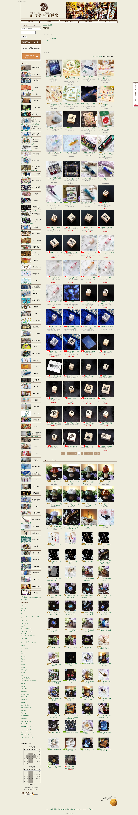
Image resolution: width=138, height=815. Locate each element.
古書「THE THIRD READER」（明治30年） (54, 579)
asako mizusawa (25, 270)
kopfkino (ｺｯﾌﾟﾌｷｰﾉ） (26, 383)
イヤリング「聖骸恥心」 (56, 562)
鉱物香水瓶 (24, 157)
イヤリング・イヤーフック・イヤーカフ (30, 617)
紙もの (23, 661)
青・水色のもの (25, 694)
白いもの (23, 713)
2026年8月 (23, 605)
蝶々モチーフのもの (26, 729)
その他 (23, 686)
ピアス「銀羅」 (89, 561)
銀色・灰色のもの (26, 721)
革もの (23, 672)
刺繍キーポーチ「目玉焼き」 (88, 732)
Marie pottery (24, 536)
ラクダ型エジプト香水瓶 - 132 (72, 699)
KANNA (23, 330)
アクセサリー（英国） (27, 150)
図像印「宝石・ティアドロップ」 (73, 352)
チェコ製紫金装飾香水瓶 (56, 665)
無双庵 (23, 549)
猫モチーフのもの (26, 732)
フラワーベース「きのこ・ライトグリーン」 (55, 504)
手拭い (23, 645)
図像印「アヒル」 (107, 351)
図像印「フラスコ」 (73, 227)
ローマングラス (25, 164)
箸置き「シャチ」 (107, 526)
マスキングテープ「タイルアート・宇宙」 (71, 178)
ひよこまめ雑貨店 (26, 523)
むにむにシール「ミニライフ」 (108, 104)
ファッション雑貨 (26, 183)
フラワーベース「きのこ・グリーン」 (90, 504)
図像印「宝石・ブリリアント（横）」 (56, 352)
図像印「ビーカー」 (90, 446)
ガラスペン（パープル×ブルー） (54, 203)
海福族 (23, 683)
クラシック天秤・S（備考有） (90, 526)
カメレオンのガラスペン (71, 152)
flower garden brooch (55, 749)
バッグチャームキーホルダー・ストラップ (28, 642)
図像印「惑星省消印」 (107, 446)
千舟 (22, 449)
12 (82, 453)
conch (22, 390)
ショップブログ (69, 21)
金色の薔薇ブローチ (106, 682)
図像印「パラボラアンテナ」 (56, 253)
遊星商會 (23, 562)
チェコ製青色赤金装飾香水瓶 (89, 579)
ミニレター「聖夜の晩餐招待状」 (54, 178)
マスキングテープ (51, 39)
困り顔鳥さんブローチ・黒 (54, 128)
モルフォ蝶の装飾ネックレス (106, 613)
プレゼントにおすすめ (27, 737)
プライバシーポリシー (80, 809)
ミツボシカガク (25, 543)
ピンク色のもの (25, 705)
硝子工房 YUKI (25, 323)
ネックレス (24, 620)
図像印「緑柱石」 (73, 446)
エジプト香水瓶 (25, 243)
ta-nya (22, 429)
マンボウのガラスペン (89, 178)
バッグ (23, 653)
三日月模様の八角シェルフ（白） (72, 750)
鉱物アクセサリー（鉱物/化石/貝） (30, 124)
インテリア (24, 688)
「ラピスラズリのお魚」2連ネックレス (71, 767)
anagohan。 (24, 277)
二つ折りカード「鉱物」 (73, 203)
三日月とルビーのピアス (72, 681)
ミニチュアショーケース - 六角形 (105, 664)
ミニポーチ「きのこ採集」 (88, 152)
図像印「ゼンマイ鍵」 (73, 423)
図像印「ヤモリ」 (107, 376)
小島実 (23, 376)
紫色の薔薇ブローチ (106, 699)
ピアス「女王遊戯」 (70, 543)
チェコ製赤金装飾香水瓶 (106, 579)
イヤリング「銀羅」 (73, 562)
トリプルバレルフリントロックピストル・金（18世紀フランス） (104, 562)
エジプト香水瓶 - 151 (72, 647)
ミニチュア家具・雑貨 (27, 250)
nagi (22, 483)
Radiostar (23, 569)
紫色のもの (24, 702)
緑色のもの (24, 699)
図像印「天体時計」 (56, 423)
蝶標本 (23, 230)
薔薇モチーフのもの (26, 734)
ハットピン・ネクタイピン (28, 635)
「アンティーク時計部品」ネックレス (55, 767)
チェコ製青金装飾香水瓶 (73, 630)
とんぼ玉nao (24, 469)
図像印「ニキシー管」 (107, 227)
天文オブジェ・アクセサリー (29, 170)
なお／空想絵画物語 (26, 476)
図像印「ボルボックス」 (73, 399)
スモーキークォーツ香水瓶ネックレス (104, 647)
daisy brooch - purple (89, 663)
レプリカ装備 (24, 217)
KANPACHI (24, 336)
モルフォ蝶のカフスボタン (106, 596)
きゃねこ (23, 350)
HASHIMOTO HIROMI (27, 503)
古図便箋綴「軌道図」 (90, 351)
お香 (22, 197)
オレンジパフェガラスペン (90, 277)
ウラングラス (24, 110)
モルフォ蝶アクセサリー (27, 137)
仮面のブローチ (56, 733)
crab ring (72, 578)
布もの (23, 664)
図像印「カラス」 (56, 446)
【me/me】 (24, 556)
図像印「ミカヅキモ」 (56, 398)
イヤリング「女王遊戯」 (56, 545)
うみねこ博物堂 (25, 303)
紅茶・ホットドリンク (27, 90)
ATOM (35, 794)
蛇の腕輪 (88, 715)
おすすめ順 (95, 56)
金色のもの (24, 718)
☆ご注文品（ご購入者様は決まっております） (31, 598)
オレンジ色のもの (26, 707)
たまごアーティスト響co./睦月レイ (30, 436)
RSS (27, 794)
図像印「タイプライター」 (107, 399)
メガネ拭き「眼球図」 (56, 376)
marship (23, 529)
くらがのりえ (24, 370)
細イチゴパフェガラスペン (73, 277)
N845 (22, 310)
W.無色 (23, 596)
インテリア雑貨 (25, 177)
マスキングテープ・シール (28, 210)
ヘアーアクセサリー (26, 628)
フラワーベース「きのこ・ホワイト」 (73, 504)
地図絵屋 (23, 443)
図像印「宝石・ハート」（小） (107, 203)
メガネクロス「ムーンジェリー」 (73, 302)
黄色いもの (24, 697)
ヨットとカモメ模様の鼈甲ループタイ (104, 716)
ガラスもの (24, 670)
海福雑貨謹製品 (25, 70)
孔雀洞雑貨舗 (24, 356)
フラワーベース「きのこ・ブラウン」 (107, 504)
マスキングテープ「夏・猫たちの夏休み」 (71, 104)
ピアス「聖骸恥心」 (106, 545)
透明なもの (24, 724)
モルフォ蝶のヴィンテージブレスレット (87, 613)
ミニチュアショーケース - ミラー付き (88, 698)
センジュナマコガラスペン (88, 202)
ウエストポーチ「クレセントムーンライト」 (87, 750)
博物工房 (23, 496)
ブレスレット (24, 623)
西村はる (23, 516)
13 (85, 453)
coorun (22, 363)
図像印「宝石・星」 (73, 252)
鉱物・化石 (24, 77)
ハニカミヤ (24, 509)
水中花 (23, 263)
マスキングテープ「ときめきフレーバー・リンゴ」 (71, 79)
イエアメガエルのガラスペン (54, 152)
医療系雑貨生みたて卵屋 (27, 290)
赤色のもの (24, 691)
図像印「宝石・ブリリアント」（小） (90, 302)
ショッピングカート (108, 21)
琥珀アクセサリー (26, 130)
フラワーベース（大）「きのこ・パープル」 (54, 527)
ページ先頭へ (114, 803)
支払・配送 (54, 809)
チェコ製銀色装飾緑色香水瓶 (56, 596)
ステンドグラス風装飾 (27, 223)
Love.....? (23, 582)
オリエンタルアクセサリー (28, 144)
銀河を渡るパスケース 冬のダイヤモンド (54, 77)
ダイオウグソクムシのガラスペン (106, 178)
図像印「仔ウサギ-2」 (73, 376)
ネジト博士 (24, 489)
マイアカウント (31, 26)
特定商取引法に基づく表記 (65, 809)
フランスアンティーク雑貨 (28, 680)
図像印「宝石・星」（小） (56, 228)
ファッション (24, 648)
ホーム (30, 21)
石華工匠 (23, 423)
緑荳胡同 (23, 576)
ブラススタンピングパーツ (28, 257)
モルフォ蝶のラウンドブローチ (72, 596)
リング (23, 626)
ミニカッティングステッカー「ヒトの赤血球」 (106, 128)
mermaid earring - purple (72, 732)
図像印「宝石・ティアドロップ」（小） (107, 302)
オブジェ (23, 656)
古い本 (23, 104)
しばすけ (23, 403)
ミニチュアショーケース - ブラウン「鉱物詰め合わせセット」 (70, 717)
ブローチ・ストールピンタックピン (27, 632)
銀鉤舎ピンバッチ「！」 (72, 664)
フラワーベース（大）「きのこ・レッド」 (106, 482)
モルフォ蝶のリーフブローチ (56, 630)
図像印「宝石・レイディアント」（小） (73, 327)
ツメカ (23, 456)
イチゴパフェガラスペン (107, 253)
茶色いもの (24, 710)
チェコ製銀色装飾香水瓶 (89, 630)
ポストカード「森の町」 (105, 732)
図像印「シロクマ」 (90, 376)
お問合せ (88, 21)
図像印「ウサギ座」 (107, 423)
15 (91, 453)
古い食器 (23, 84)
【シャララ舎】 (25, 410)
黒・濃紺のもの (25, 715)
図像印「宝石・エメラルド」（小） (90, 327)
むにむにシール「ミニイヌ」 (56, 104)
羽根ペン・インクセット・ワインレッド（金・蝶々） (106, 155)
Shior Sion (23, 396)
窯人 (22, 316)
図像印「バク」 (90, 423)
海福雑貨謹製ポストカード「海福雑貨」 (54, 682)
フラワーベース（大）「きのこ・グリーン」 (89, 482)
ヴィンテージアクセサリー (28, 117)
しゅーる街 (24, 416)
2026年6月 (23, 611)
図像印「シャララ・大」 (90, 228)
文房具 (23, 203)
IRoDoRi (23, 296)
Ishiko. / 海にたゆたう (27, 283)
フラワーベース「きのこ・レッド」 (56, 482)
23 (95, 453)
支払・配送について (49, 21)
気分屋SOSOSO (25, 343)
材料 (22, 675)
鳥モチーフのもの (26, 726)
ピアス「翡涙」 (89, 544)
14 (88, 453)
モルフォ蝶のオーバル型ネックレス (88, 596)
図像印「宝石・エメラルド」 (107, 327)
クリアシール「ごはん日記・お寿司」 (89, 128)
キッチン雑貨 (24, 190)
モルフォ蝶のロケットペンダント (55, 613)
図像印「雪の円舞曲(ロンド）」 (90, 399)
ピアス (23, 613)
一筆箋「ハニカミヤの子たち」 (88, 77)
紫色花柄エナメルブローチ (89, 647)
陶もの (23, 667)
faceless (23, 589)
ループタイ (24, 638)
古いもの (23, 97)
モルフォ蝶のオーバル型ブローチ (72, 613)
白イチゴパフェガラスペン (90, 253)
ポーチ (23, 651)
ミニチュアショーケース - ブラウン (105, 750)
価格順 (100, 56)
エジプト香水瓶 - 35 (56, 647)
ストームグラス (25, 237)
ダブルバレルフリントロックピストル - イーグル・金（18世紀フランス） (71, 527)
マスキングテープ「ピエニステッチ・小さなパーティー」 (106, 77)
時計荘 (23, 463)
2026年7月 (23, 608)
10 (75, 453)
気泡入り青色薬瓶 (106, 630)
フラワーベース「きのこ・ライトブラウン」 (72, 482)
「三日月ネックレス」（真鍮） (55, 716)
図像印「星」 (73, 128)
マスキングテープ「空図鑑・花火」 (89, 104)
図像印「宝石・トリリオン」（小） (56, 327)
